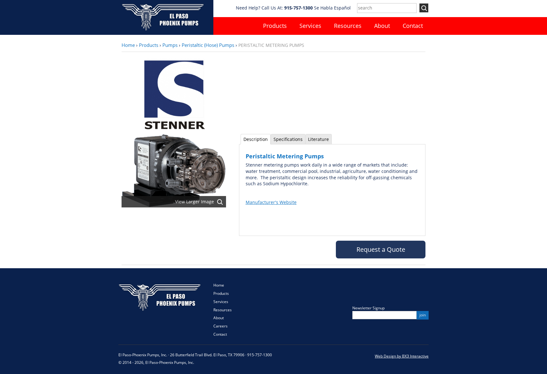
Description (255, 139)
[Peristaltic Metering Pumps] (174, 170)
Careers (220, 326)
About (382, 25)
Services (310, 25)
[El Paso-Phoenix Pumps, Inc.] (162, 17)
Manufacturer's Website (271, 202)
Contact (413, 25)
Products (275, 25)
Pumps (170, 45)
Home (128, 45)
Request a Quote (380, 249)
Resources (348, 25)
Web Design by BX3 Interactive (402, 356)
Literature (318, 139)
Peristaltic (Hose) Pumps (208, 45)
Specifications (288, 139)
